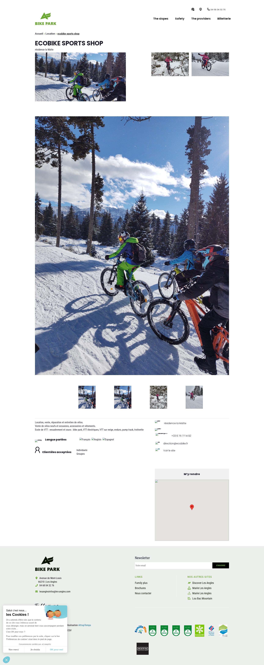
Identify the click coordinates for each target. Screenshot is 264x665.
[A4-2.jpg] (132, 245)
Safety (179, 18)
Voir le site (169, 450)
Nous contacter (143, 593)
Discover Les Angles (203, 582)
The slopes (160, 18)
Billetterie (224, 18)
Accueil (39, 33)
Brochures (140, 588)
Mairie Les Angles (201, 588)
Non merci (14, 649)
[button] (6, 659)
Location (50, 33)
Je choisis (35, 649)
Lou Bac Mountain (202, 598)
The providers (201, 18)
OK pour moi (56, 649)
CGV (69, 630)
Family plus (141, 582)
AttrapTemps (84, 625)
